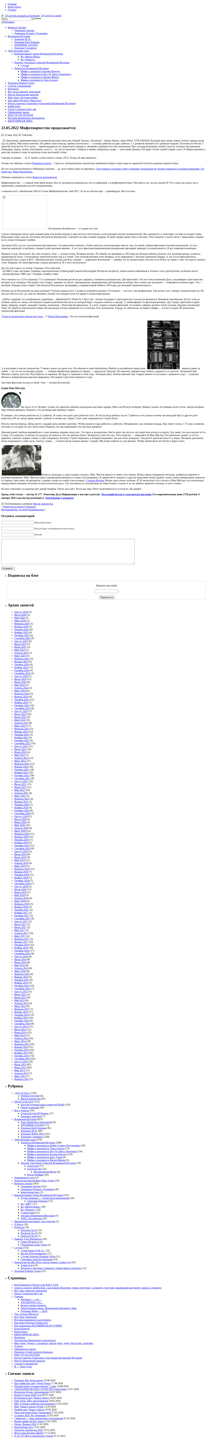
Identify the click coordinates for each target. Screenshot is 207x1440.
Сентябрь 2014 (22, 1023)
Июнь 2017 (20, 927)
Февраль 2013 (21, 1079)
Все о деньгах (21, 1110)
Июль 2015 (20, 994)
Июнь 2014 (20, 1032)
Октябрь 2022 (21, 740)
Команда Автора (17, 27)
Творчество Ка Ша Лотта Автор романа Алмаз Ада (42, 1262)
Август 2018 (21, 886)
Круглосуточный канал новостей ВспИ (42, 1104)
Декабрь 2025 (21, 629)
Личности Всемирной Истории (31, 68)
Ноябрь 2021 (21, 772)
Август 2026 (21, 612)
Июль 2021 (20, 784)
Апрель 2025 (21, 652)
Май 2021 (19, 790)
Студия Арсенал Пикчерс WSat (38, 1256)
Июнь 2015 (20, 997)
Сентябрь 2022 (22, 743)
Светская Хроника (37, 1201)
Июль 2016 (20, 959)
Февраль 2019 (21, 869)
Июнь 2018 (20, 892)
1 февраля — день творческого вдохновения (38, 1418)
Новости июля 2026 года (28, 1395)
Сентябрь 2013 (22, 1058)
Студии (25, 65)
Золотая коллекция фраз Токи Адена (34, 1180)
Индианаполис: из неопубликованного (22, 509)
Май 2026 (19, 617)
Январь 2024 (21, 696)
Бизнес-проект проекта (33, 1305)
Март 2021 (20, 796)
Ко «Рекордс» (28, 59)
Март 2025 (20, 655)
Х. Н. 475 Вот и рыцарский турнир (33, 1435)
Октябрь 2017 (21, 915)
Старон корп (28, 1212)
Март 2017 (20, 936)
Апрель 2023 (21, 723)
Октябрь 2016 (21, 950)
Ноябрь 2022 (21, 737)
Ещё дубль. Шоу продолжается (31, 1400)
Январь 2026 (21, 626)
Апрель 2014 (21, 1038)
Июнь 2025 (20, 647)
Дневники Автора (24, 30)
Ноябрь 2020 (21, 807)
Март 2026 (20, 620)
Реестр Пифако (35, 1174)
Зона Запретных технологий (36, 1122)
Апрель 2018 (21, 898)
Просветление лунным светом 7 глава (35, 1386)
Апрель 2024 (21, 688)
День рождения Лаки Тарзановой (32, 1412)
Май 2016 (19, 965)
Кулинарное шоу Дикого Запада (31, 1398)
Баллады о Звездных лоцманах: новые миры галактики (51, 1268)
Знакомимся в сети (24, 1177)
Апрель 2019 (21, 863)
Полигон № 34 (29, 1236)
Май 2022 (19, 755)
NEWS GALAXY (23, 1101)
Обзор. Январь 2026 (25, 1424)
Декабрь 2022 (21, 734)
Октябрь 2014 (21, 1020)
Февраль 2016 (21, 974)
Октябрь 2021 (21, 775)
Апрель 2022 (21, 758)
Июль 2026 (20, 615)
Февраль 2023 (21, 728)
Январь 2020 (21, 836)
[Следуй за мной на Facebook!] (23, 15)
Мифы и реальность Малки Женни (40, 77)
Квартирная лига (30, 1192)
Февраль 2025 (21, 658)
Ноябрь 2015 (21, 982)
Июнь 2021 (20, 787)
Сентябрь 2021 (22, 778)
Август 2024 (21, 676)
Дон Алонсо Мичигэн (26, 1314)
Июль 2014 (20, 1029)
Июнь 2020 (20, 822)
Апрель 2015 (21, 1003)
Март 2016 (20, 971)
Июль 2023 (20, 714)
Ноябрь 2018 (21, 877)
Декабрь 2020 (21, 804)
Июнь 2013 (20, 1067)
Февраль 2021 (21, 798)
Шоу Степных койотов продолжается (34, 1403)
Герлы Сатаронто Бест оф (22, 109)
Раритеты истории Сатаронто (19, 506)
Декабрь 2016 (21, 944)
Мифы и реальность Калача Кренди (40, 71)
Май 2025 (19, 650)
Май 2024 (19, 685)
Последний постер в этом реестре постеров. (126, 494)
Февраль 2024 (21, 693)
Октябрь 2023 (21, 705)
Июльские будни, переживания (31, 1392)
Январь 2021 (21, 801)
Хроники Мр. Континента (28, 1380)
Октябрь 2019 (21, 845)
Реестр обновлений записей (23, 94)
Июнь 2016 (20, 962)
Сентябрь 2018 (22, 883)
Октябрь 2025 (21, 635)
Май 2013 (19, 1070)
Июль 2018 (20, 889)
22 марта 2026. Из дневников (30, 1415)
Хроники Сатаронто (25, 48)
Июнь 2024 (20, 682)
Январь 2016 (21, 977)
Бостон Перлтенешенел (34, 1253)
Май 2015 (19, 1000)
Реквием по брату (42, 163)
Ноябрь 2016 (21, 947)
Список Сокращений (19, 86)
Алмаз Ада (27, 1265)
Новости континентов (45, 177)
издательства (34, 1168)
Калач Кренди (22, 1328)
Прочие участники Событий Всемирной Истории (41, 62)
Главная (12, 4)
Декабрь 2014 (21, 1015)
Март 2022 (20, 760)
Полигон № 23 (29, 1230)
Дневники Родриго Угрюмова (30, 33)
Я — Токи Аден (23, 1366)
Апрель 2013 (21, 1073)
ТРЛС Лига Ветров (31, 1218)
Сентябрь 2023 (22, 708)
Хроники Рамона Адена (21, 83)
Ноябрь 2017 (21, 912)
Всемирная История (19, 36)
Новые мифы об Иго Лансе (29, 1421)
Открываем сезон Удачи (34, 1244)
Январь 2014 (21, 1047)
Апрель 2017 (21, 933)
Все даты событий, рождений (24, 91)
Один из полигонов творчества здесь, (22, 316)
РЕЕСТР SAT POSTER (20, 115)
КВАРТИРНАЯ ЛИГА (20, 121)
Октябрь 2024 (21, 670)
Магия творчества (43, 503)
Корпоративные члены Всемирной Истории (38, 53)
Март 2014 (20, 1041)
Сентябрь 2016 (22, 953)
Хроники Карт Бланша (26, 42)
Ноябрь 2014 (21, 1017)
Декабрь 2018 (21, 874)
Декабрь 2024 (21, 664)
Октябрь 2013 (21, 1055)
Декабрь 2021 (21, 769)
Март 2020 (20, 831)
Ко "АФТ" (26, 1204)
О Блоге (18, 1224)
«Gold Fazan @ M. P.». (33, 1250)
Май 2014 (19, 1035)
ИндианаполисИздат (45, 1171)
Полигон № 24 (29, 1233)
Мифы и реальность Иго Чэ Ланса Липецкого (46, 74)
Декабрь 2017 (21, 909)
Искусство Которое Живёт (29, 1433)
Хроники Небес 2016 (32, 1133)
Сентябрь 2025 (22, 638)
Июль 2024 (20, 679)
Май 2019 (19, 860)
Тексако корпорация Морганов (38, 1215)
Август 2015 (21, 991)
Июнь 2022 (20, 752)
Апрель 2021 (21, 793)
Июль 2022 (20, 749)
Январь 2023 (21, 731)
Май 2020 (19, 825)
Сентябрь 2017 (22, 918)
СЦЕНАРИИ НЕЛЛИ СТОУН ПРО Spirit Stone (40, 1389)
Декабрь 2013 (21, 1050)
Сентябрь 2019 (22, 848)
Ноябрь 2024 (21, 667)
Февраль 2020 (21, 833)
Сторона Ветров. (95, 480)
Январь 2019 (21, 871)
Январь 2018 (21, 906)
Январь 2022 (21, 766)
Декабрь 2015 (21, 979)
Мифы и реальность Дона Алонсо (39, 80)
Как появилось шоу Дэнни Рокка (32, 1383)
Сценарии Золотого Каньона (37, 1259)
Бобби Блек (14, 106)
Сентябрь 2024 (22, 673)
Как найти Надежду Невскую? (25, 100)
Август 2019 (21, 851)
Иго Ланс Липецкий (25, 1317)
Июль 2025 (20, 644)
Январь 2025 (21, 661)
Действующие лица (18, 50)
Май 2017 (19, 930)
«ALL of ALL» (22, 1093)
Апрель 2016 (21, 968)
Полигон (19, 1227)
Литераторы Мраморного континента (35, 1340)
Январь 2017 (21, 942)
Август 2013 (21, 1061)
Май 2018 (19, 895)
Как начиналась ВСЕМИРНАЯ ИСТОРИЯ (38, 1325)
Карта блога (14, 7)
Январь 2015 (21, 1012)
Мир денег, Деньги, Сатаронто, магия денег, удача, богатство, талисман (53, 1343)
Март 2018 (20, 901)
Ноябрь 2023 (21, 702)
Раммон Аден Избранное (28, 1239)
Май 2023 (19, 720)
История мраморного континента (26, 118)
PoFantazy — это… (31, 1299)
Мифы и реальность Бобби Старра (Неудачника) (53, 1145)
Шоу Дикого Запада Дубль (29, 1406)
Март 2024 (20, 690)
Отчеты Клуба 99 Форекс (35, 1113)
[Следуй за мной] (51, 15)
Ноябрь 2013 (21, 1052)
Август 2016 (21, 956)
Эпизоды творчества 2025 (28, 1430)
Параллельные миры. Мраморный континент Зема (48, 1308)
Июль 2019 (20, 854)
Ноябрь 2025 (21, 632)
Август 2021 (21, 781)
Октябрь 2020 (21, 810)
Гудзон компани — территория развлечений (45, 1198)
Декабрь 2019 (21, 839)
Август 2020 (21, 816)
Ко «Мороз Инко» (30, 56)
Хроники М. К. (22, 39)
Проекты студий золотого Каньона (33, 1352)
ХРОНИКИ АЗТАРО (26, 45)
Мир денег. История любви (23, 97)
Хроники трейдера (31, 1116)
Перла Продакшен (58, 316)
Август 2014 (21, 1026)
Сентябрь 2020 (22, 813)
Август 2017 (21, 921)
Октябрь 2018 (21, 880)
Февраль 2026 (21, 623)
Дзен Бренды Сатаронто (59, 498)
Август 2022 (21, 746)
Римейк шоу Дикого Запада (29, 1409)
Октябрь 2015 (21, 985)
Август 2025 (21, 641)
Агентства (33, 1166)
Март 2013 (20, 1076)
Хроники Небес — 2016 (34, 1311)
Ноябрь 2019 (21, 842)
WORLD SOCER (30, 1095)
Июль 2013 (20, 1064)
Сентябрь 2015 (22, 988)
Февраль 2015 (21, 1009)
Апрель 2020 (21, 828)
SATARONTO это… (32, 1302)
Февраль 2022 (21, 763)
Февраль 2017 (21, 939)
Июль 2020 (20, 819)
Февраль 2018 (21, 904)
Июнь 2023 (20, 717)
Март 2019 (20, 866)
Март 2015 (20, 1006)
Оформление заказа (18, 112)
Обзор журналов (30, 1107)
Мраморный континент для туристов (34, 1221)
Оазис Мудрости (30, 1241)
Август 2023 (21, 711)
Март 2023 (20, 725)
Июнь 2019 (20, 857)
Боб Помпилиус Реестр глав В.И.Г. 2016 (36, 1284)
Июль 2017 (20, 924)
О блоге (12, 9)
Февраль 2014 (21, 1044)
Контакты (13, 88)
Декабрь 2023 (21, 699)
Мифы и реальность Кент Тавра (44, 1157)
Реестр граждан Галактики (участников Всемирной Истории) (42, 103)
